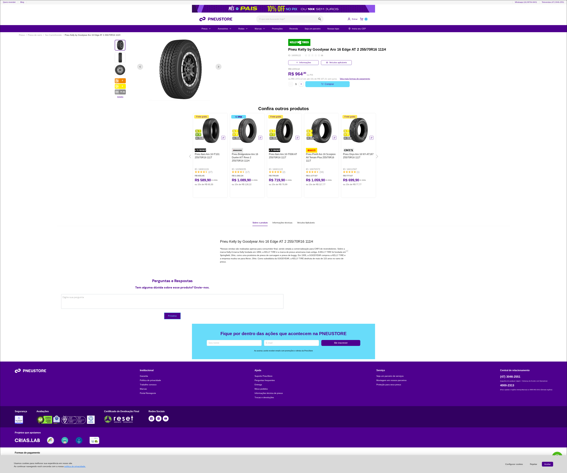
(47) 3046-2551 (510, 376)
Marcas (258, 28)
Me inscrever (341, 343)
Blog (22, 2)
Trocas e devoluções (264, 397)
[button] (352, 19)
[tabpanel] (283, 251)
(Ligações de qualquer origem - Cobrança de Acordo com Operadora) (523, 381)
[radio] (305, 55)
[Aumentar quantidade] (301, 84)
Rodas (241, 28)
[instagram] (159, 418)
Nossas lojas (333, 28)
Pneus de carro (35, 35)
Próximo (172, 315)
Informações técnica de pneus (269, 393)
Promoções (277, 28)
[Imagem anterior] (140, 67)
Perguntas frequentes (265, 380)
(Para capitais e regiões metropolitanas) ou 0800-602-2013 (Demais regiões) (526, 389)
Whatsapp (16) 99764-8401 (526, 2)
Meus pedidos (261, 389)
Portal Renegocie (148, 393)
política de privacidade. (75, 466)
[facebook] (151, 418)
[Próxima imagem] (218, 67)
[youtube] (166, 418)
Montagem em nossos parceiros (391, 380)
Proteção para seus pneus (388, 384)
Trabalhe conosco (148, 384)
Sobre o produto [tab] (260, 222)
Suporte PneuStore (263, 376)
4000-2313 (507, 385)
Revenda (293, 28)
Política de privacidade (150, 380)
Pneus (204, 28)
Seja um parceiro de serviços (390, 376)
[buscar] (320, 19)
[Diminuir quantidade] (290, 84)
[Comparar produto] (223, 138)
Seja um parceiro (313, 28)
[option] (179, 69)
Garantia (144, 376)
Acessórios (223, 28)
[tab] (282, 222)
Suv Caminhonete (53, 35)
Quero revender (9, 2)
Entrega (258, 384)
